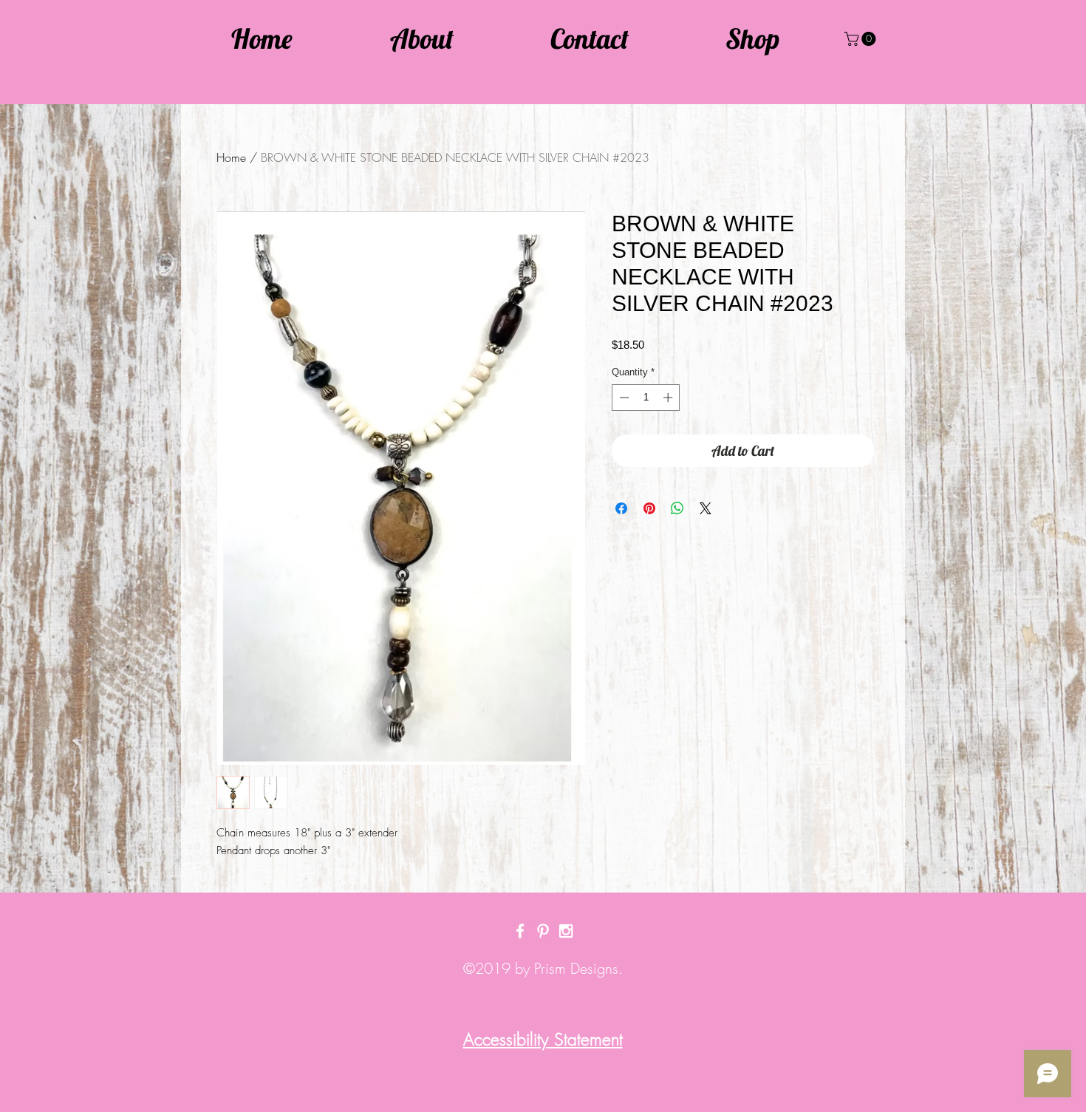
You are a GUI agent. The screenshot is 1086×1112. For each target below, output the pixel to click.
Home (231, 157)
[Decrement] (623, 397)
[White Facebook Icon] (520, 931)
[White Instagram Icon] (566, 931)
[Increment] (669, 397)
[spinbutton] (646, 397)
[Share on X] (705, 508)
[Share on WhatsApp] (677, 508)
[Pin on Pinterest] (649, 508)
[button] (861, 39)
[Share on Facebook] (621, 508)
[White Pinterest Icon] (543, 931)
